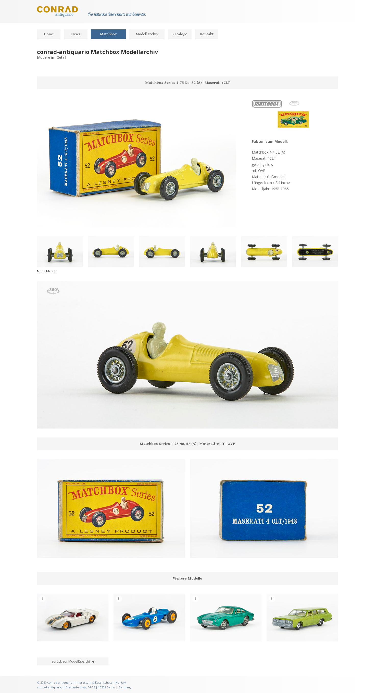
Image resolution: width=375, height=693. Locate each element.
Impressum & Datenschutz (94, 682)
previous (44, 422)
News (75, 34)
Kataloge (179, 34)
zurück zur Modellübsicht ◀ (73, 661)
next (60, 422)
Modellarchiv (147, 34)
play (52, 422)
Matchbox (108, 34)
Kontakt (207, 34)
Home (49, 34)
